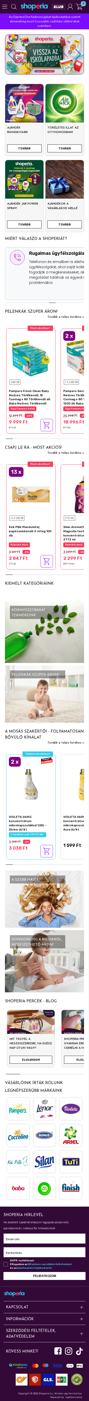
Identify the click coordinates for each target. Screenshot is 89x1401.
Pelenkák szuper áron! (31, 312)
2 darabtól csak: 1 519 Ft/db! (27, 834)
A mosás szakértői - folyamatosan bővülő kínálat (44, 735)
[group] (31, 1040)
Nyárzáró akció (19, 544)
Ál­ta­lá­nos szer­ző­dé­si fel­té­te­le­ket (50, 1264)
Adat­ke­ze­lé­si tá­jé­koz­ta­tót (34, 1268)
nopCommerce (73, 1397)
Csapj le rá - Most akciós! (33, 448)
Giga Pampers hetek (23, 408)
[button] (78, 54)
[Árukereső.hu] (75, 1379)
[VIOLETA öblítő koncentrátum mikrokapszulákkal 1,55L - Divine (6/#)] (31, 784)
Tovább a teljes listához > (65, 316)
